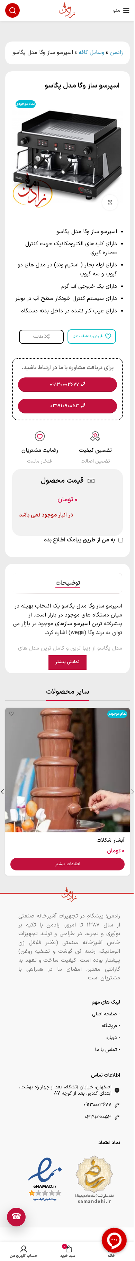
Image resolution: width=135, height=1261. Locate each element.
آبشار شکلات (111, 840)
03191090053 (98, 1117)
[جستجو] (12, 10)
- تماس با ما (107, 1049)
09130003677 (97, 1105)
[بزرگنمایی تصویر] (110, 202)
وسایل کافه (91, 52)
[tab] (67, 583)
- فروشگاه (111, 1026)
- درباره (113, 1037)
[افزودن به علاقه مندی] (11, 714)
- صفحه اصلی (106, 1014)
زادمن (116, 52)
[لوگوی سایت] (67, 10)
